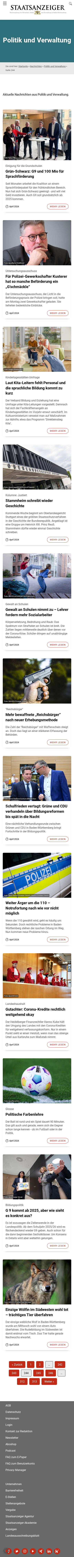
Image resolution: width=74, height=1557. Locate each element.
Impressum (12, 1418)
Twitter (17, 1551)
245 (38, 1373)
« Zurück (17, 1364)
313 (34, 1381)
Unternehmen (14, 1484)
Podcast (10, 1450)
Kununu (57, 1551)
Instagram (25, 1551)
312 (22, 1381)
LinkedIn (49, 1551)
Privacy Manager (16, 1470)
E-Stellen (11, 1497)
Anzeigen (11, 1529)
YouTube (33, 1551)
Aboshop (11, 1444)
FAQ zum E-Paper (16, 1457)
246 (50, 1373)
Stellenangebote (15, 1503)
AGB (8, 1405)
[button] (6, 1551)
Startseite (23, 66)
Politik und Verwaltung (55, 66)
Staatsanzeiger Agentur (20, 1516)
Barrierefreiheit (14, 1490)
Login (9, 1424)
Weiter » (49, 1381)
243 (14, 1373)
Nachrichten (36, 66)
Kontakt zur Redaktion (19, 1431)
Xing (41, 1551)
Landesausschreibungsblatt (22, 1535)
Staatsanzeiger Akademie (21, 1522)
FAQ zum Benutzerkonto (20, 1463)
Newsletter (12, 1437)
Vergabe (10, 1510)
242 (60, 1364)
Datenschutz (13, 1412)
